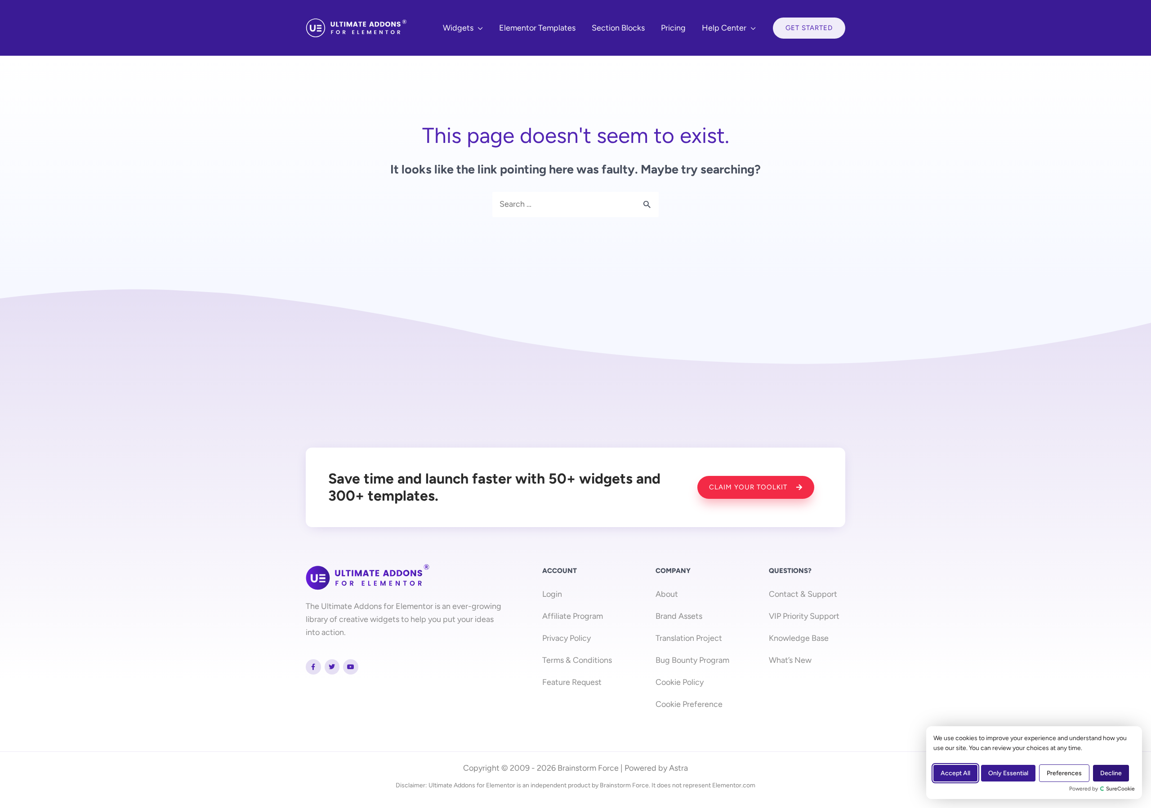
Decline (1111, 773)
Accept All (955, 773)
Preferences (1064, 773)
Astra (678, 768)
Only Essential (1008, 773)
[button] (478, 28)
